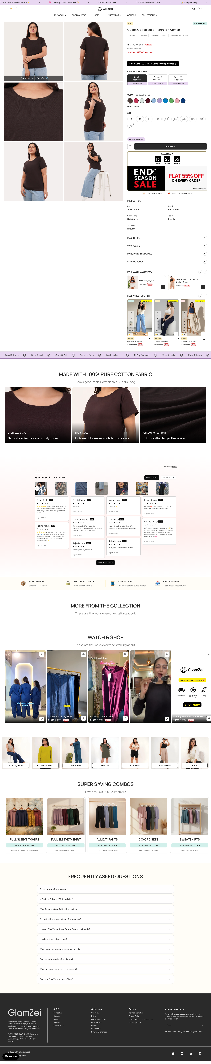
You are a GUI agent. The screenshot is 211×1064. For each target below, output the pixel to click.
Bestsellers (57, 1013)
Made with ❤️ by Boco (17, 1055)
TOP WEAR (59, 15)
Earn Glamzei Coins (98, 1019)
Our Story (95, 1013)
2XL (131, 321)
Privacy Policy (134, 1016)
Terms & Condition (136, 1013)
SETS (97, 15)
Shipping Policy (135, 1022)
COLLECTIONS (148, 15)
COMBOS (131, 15)
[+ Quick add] (150, 334)
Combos (56, 1016)
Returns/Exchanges (99, 1032)
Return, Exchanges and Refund (141, 1019)
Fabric (129, 206)
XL (131, 318)
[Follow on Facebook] (173, 1053)
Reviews (94, 1025)
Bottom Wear (58, 1025)
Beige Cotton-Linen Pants (188, 342)
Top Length (131, 225)
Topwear (56, 1022)
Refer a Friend (96, 1022)
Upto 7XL (131, 330)
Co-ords (56, 1019)
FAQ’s (93, 1016)
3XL (131, 324)
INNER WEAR (113, 15)
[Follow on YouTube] (191, 1053)
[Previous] (200, 272)
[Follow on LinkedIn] (200, 1053)
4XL (131, 327)
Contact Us (95, 1029)
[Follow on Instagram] (182, 1053)
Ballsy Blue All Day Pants (161, 342)
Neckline (171, 206)
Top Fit (170, 216)
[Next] (205, 272)
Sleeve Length (132, 216)
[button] (41, 654)
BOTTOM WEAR (79, 15)
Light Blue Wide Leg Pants (134, 342)
